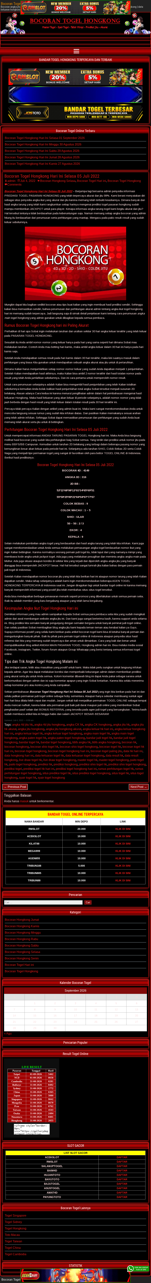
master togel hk (87, 760)
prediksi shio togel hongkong (127, 764)
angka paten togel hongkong (66, 737)
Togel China (13, 1247)
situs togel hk (120, 773)
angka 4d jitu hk (22, 724)
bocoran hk (129, 742)
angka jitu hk (121, 724)
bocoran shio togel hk (44, 746)
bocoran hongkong (16, 746)
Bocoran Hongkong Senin (22, 958)
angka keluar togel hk (29, 733)
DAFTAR (122, 1157)
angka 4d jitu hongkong (49, 724)
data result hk (114, 755)
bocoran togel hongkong (30, 751)
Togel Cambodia (15, 1254)
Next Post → (139, 786)
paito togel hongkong (22, 764)
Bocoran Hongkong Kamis (22, 926)
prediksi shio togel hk (93, 764)
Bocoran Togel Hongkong (124, 180)
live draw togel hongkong (59, 760)
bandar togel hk (29, 742)
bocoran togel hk (110, 746)
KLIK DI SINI (123, 828)
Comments (14, 184)
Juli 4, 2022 (27, 180)
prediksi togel (13, 768)
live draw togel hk (30, 760)
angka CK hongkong (98, 724)
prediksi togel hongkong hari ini (76, 768)
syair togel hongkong (51, 777)
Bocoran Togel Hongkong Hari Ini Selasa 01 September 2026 (45, 138)
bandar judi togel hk (99, 737)
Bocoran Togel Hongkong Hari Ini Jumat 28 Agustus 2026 (42, 157)
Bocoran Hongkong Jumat (22, 919)
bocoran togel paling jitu (106, 751)
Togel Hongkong (15, 1228)
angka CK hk (74, 724)
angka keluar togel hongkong (63, 733)
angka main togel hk (97, 733)
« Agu (8, 1033)
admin (11, 180)
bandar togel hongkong (56, 742)
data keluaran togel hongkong (84, 755)
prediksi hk (45, 764)
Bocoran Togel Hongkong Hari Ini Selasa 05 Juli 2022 (51, 176)
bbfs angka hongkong (106, 742)
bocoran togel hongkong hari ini (68, 751)
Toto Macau (12, 1234)
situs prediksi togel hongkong (91, 773)
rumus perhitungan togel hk (116, 768)
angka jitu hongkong (31, 729)
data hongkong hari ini (19, 755)
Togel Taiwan (13, 1241)
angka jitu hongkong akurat (63, 729)
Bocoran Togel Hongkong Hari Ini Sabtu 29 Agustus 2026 (42, 150)
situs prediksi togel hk (57, 773)
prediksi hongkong (66, 764)
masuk (24, 801)
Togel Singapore (15, 1215)
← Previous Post (15, 786)
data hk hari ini (133, 751)
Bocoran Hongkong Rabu (21, 939)
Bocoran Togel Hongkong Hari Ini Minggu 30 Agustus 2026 (43, 144)
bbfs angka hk (81, 742)
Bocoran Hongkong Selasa (58, 180)
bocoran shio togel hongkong (79, 746)
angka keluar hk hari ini (98, 729)
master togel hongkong (114, 760)
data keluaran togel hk (49, 755)
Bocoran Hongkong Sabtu (22, 945)
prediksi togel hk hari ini (38, 768)
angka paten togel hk (32, 737)
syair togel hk (27, 777)
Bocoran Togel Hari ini (91, 180)
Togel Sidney (13, 1222)
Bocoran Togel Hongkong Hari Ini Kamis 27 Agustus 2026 (42, 163)
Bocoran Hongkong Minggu (23, 932)
